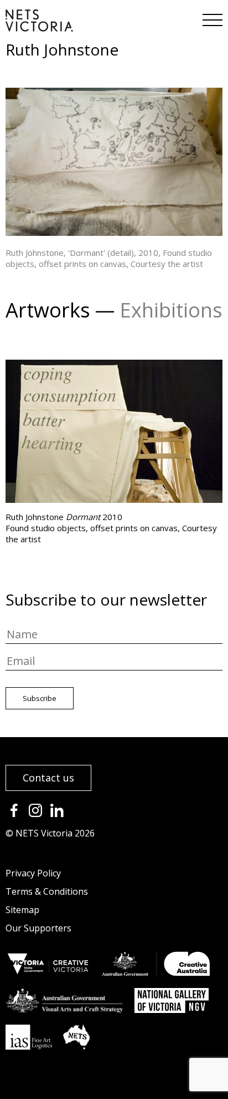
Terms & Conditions (47, 891)
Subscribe (39, 698)
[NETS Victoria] (39, 27)
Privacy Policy (33, 873)
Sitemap (22, 910)
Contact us (48, 777)
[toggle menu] (211, 17)
